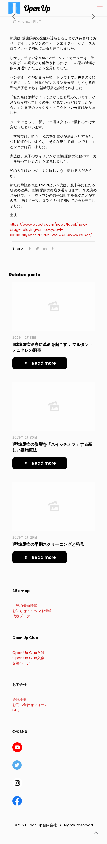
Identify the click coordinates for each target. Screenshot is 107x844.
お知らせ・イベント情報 (32, 610)
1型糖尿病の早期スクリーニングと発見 (48, 544)
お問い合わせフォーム (30, 704)
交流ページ (21, 663)
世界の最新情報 (24, 605)
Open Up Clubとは (28, 652)
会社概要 (19, 699)
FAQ (15, 710)
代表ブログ (21, 616)
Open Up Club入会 (28, 657)
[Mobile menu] (99, 8)
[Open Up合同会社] (29, 8)
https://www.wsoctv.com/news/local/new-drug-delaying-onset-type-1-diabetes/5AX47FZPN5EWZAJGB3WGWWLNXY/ (51, 229)
